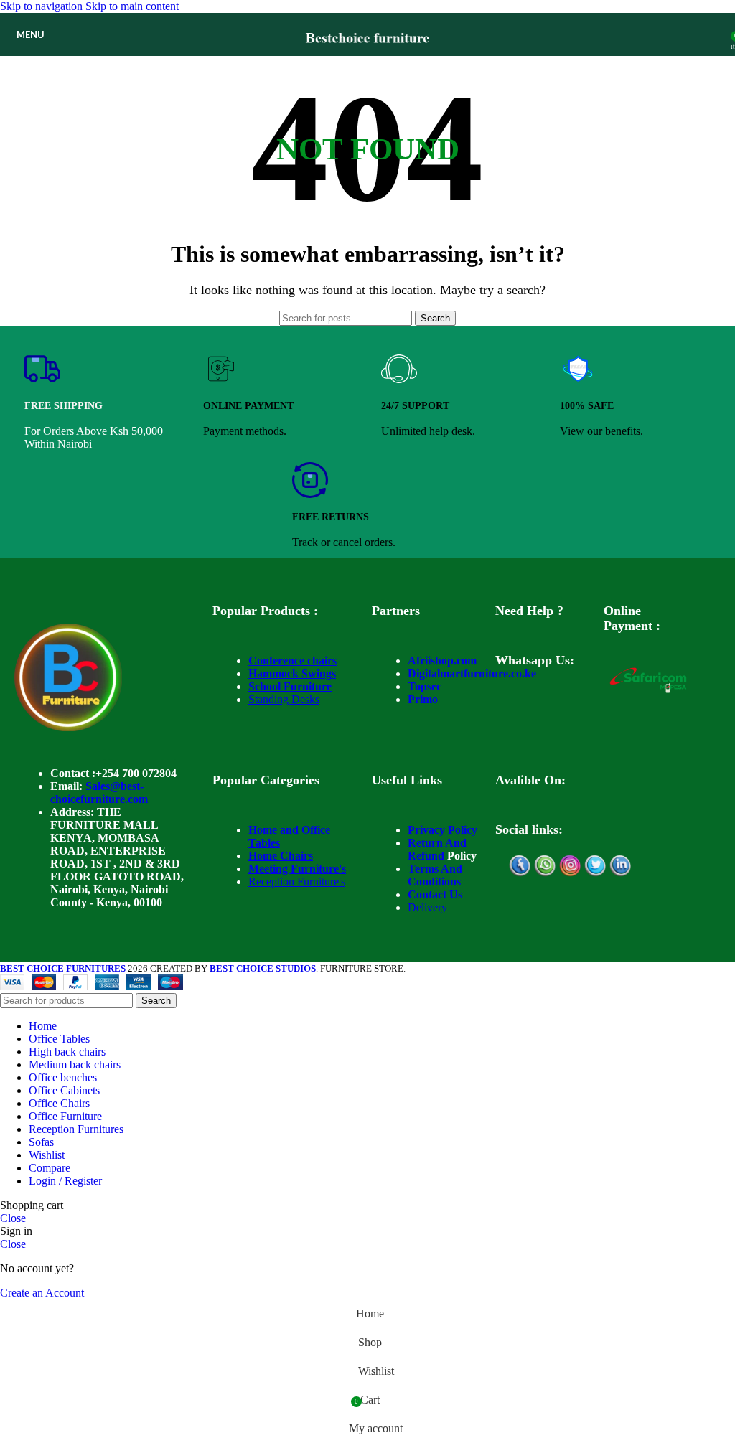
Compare (49, 1168)
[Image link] (68, 727)
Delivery (427, 907)
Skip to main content (132, 6)
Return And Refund (437, 849)
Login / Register (65, 1181)
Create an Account (42, 1293)
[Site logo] (368, 59)
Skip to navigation (42, 6)
